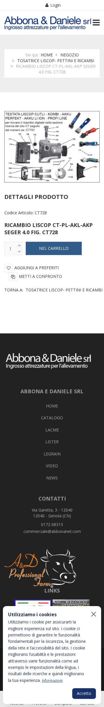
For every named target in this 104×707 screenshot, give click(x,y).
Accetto (84, 693)
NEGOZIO (69, 55)
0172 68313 (52, 524)
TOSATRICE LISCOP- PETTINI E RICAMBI (55, 60)
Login (55, 5)
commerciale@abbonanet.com (52, 531)
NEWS (52, 478)
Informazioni (52, 680)
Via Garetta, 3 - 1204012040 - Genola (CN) (52, 512)
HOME (47, 55)
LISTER (52, 441)
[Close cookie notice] (93, 614)
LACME (52, 430)
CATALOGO (52, 417)
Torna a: (53, 290)
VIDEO (52, 465)
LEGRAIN (52, 454)
